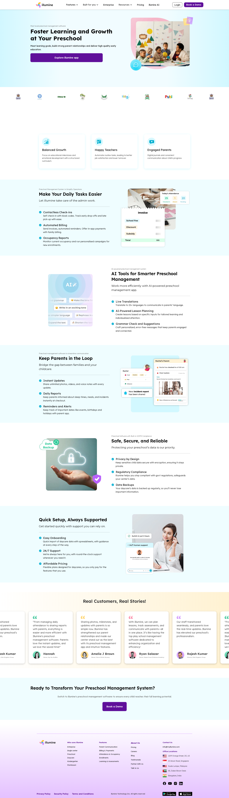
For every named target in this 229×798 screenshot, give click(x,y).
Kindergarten (72, 761)
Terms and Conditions (83, 794)
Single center (72, 751)
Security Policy (61, 794)
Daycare (70, 758)
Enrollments (103, 758)
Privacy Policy (43, 794)
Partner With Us (137, 764)
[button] (72, 5)
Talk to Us (135, 768)
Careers (134, 751)
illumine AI (154, 4)
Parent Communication (108, 747)
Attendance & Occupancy (109, 754)
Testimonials (136, 760)
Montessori (71, 765)
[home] (44, 5)
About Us (135, 743)
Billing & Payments (106, 751)
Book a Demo (193, 4)
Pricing (140, 4)
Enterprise (108, 4)
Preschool (71, 754)
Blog (133, 756)
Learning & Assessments (109, 761)
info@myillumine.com (171, 747)
